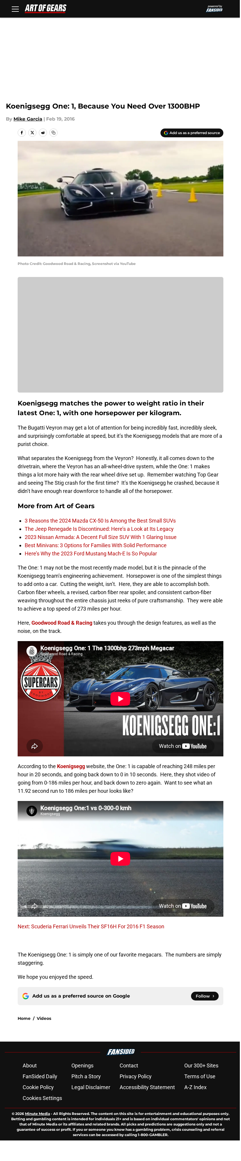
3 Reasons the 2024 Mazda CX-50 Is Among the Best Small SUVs (100, 521)
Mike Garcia (28, 119)
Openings (82, 1065)
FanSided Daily (40, 1076)
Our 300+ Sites (201, 1065)
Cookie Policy (38, 1087)
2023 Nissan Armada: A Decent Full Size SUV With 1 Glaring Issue (101, 537)
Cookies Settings (42, 1098)
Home (24, 1018)
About (30, 1065)
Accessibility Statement (147, 1087)
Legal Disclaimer (90, 1087)
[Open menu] (15, 8)
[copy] (53, 133)
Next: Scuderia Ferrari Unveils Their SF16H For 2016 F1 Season (91, 926)
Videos (44, 1018)
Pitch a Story (86, 1076)
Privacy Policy (136, 1076)
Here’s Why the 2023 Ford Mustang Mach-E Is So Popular (91, 553)
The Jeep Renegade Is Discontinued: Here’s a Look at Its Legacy (99, 529)
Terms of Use (199, 1076)
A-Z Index (195, 1087)
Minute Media (37, 1113)
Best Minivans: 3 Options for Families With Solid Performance (96, 545)
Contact (129, 1065)
